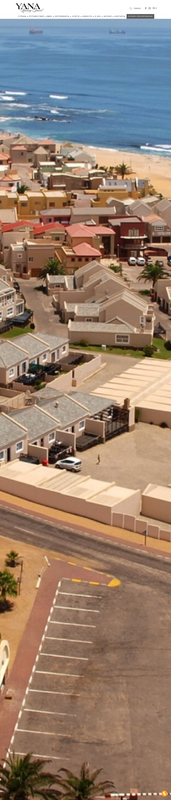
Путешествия (36, 16)
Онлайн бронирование (140, 16)
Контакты (120, 16)
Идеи (49, 16)
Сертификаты (62, 16)
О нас (98, 16)
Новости (87, 16)
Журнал (108, 16)
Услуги (76, 16)
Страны (22, 16)
